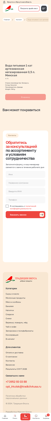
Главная (7, 20)
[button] (29, 8)
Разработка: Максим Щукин (19, 411)
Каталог (19, 20)
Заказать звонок (18, 214)
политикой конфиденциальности (23, 207)
